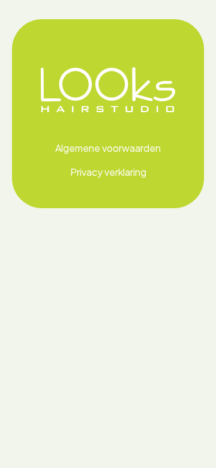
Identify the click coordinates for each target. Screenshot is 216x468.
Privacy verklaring (108, 172)
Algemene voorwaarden (108, 148)
